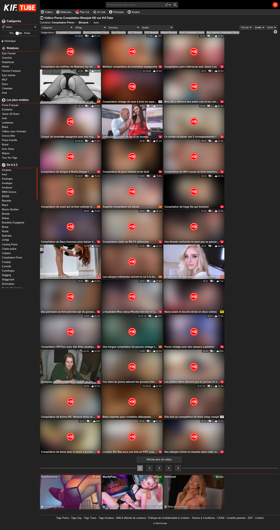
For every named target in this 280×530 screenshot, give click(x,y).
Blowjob (83, 22)
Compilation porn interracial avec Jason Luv (190, 66)
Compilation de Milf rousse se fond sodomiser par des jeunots (192, 171)
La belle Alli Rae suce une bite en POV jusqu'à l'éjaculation (130, 451)
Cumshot (7, 57)
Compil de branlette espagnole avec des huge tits (68, 136)
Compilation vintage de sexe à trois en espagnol (130, 101)
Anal (5, 92)
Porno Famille (10, 140)
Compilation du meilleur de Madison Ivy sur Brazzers (68, 66)
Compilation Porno (63, 22)
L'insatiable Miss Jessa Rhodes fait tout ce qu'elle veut (130, 311)
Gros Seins (8, 148)
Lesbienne (8, 122)
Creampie (7, 88)
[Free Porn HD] (20, 7)
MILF (5, 79)
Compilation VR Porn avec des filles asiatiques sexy (68, 346)
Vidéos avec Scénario (14, 131)
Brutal (5, 144)
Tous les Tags (10, 157)
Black (5, 127)
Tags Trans (90, 517)
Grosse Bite (9, 135)
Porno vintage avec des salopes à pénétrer (189, 346)
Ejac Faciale (9, 53)
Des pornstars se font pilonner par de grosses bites (68, 311)
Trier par (245, 27)
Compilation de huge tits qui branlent (186, 206)
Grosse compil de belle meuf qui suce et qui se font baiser (68, 101)
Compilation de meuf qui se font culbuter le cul (68, 206)
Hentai (6, 66)
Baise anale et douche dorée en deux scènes (190, 311)
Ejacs (5, 84)
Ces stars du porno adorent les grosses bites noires (130, 381)
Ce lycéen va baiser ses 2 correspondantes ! (190, 136)
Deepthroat (8, 62)
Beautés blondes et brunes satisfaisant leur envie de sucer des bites (192, 276)
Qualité (258, 27)
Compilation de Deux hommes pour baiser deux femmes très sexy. (68, 241)
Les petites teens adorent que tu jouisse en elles (192, 381)
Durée (270, 27)
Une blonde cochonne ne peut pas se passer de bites (192, 241)
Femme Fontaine (11, 70)
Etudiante (7, 109)
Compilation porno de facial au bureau (125, 136)
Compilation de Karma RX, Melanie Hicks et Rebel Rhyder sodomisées (68, 416)
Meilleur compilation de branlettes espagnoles (130, 66)
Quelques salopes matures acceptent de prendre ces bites (68, 381)
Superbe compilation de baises (121, 206)
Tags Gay (76, 517)
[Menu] (275, 5)
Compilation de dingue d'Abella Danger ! (65, 171)
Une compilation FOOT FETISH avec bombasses (68, 276)
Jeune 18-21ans (11, 113)
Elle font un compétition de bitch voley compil (191, 416)
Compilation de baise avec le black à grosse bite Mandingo (68, 451)
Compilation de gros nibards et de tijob (126, 171)
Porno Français (10, 105)
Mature (6, 153)
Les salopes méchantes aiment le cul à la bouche (130, 276)
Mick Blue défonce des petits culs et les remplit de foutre (192, 101)
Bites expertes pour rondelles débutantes (127, 416)
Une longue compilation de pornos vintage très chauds (130, 346)
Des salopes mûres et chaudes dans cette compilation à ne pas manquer (192, 451)
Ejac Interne (9, 75)
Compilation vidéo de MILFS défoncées (126, 241)
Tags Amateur (106, 517)
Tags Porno (62, 517)
